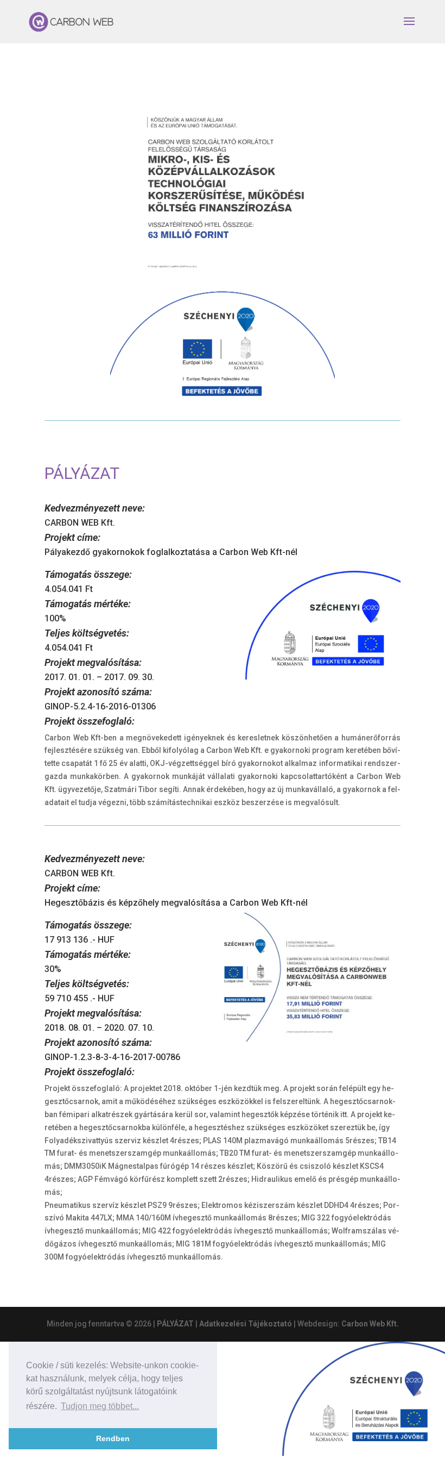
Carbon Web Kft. (370, 1323)
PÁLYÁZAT (175, 1323)
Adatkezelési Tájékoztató (245, 1323)
